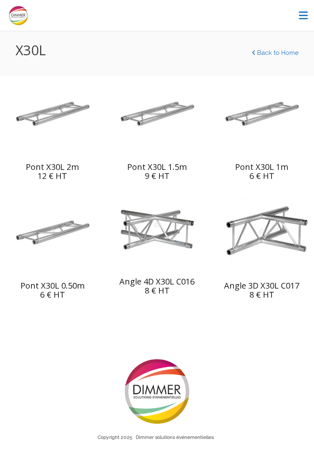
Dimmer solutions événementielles (175, 437)
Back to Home (277, 52)
